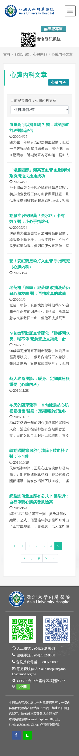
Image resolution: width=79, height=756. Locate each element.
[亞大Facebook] (56, 630)
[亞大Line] (22, 630)
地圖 (23, 686)
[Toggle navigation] (70, 10)
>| (54, 558)
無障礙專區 (53, 29)
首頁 (6, 54)
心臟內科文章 (62, 54)
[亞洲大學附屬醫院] (39, 599)
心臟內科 (40, 54)
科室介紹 (22, 54)
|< (14, 546)
